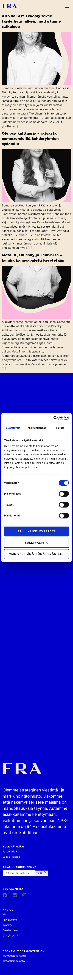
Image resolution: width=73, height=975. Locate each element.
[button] (67, 6)
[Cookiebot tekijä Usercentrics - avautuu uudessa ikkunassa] (53, 418)
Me (4, 914)
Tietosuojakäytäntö (15, 956)
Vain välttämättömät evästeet (36, 553)
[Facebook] (4, 895)
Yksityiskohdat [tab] (36, 427)
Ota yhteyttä (10, 935)
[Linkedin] (14, 895)
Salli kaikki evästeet (36, 531)
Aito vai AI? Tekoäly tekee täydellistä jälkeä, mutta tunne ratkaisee (31, 21)
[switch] (64, 494)
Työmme (8, 925)
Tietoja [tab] (60, 427)
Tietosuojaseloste (14, 961)
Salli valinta (36, 542)
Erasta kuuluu (11, 930)
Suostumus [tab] (13, 427)
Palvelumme (10, 920)
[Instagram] (24, 895)
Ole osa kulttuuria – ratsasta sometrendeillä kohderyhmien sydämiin (30, 138)
